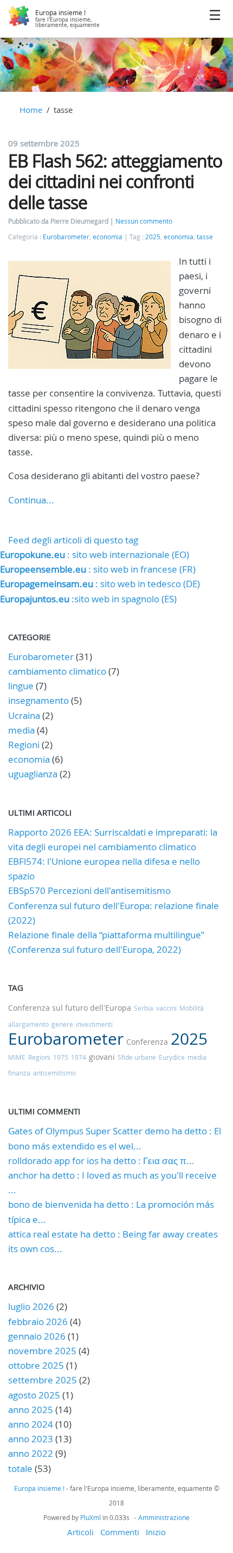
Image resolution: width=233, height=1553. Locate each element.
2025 (152, 237)
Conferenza (147, 1042)
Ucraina (24, 715)
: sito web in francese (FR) (98, 569)
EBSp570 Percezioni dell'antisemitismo (89, 890)
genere (62, 1024)
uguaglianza (32, 774)
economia (107, 237)
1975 (60, 1057)
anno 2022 (30, 1453)
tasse (205, 237)
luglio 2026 (31, 1306)
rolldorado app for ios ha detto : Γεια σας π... (101, 1160)
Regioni (24, 744)
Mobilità (191, 1008)
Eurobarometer (66, 237)
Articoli (80, 1532)
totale (21, 1468)
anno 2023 (30, 1439)
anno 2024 (30, 1424)
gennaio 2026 (37, 1336)
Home (31, 109)
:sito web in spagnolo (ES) (88, 599)
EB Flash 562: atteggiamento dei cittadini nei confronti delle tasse (115, 181)
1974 (78, 1057)
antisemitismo (54, 1072)
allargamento (28, 1024)
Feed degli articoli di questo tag (73, 540)
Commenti (119, 1532)
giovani (102, 1057)
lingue (21, 686)
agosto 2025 (34, 1395)
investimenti (94, 1024)
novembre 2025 (42, 1350)
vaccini (166, 1008)
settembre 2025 (42, 1380)
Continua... (31, 500)
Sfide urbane (137, 1057)
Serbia (143, 1008)
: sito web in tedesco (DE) (100, 583)
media (21, 730)
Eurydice (172, 1057)
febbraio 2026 (38, 1321)
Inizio (156, 1532)
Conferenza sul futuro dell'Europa (69, 1008)
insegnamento (38, 700)
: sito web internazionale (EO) (94, 554)
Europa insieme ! (60, 12)
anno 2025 (30, 1409)
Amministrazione (164, 1517)
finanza (19, 1072)
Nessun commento (143, 221)
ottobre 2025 (36, 1365)
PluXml (90, 1517)
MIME (16, 1057)
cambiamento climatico (57, 671)
